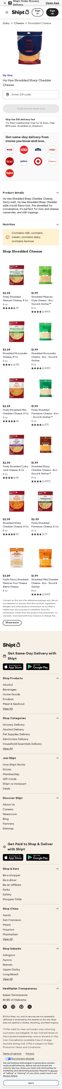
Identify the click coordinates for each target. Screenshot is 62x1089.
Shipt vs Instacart (14, 783)
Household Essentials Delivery (22, 744)
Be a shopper (11, 875)
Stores (7, 769)
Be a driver (10, 880)
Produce (8, 699)
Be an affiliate (12, 885)
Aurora (7, 960)
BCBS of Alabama (14, 1000)
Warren (7, 964)
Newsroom (10, 814)
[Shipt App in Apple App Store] (13, 667)
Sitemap (8, 828)
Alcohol (8, 684)
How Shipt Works (14, 764)
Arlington (9, 955)
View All (8, 708)
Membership (11, 774)
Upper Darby (11, 969)
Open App (52, 3)
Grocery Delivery (14, 724)
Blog (6, 819)
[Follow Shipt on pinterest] (21, 1007)
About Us (9, 804)
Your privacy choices (22, 1058)
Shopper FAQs (12, 899)
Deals (6, 788)
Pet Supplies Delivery (16, 734)
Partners (8, 823)
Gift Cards (10, 779)
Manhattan (10, 934)
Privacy (30, 1054)
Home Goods (11, 694)
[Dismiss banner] (5, 3)
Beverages (10, 689)
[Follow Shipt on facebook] (5, 1007)
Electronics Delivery (15, 739)
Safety (7, 894)
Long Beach (10, 974)
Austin (7, 915)
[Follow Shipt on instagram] (13, 1007)
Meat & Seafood (13, 704)
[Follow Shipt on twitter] (30, 1007)
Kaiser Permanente (15, 995)
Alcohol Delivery (13, 729)
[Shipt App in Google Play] (37, 667)
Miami (7, 924)
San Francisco (12, 920)
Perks (6, 889)
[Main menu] (6, 12)
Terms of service (12, 1054)
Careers (8, 809)
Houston (8, 929)
